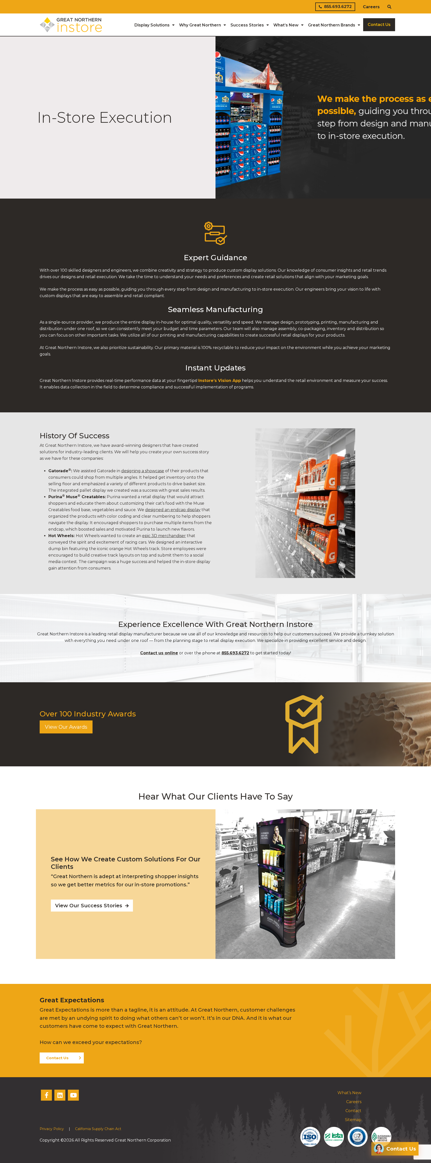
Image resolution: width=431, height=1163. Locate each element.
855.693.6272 (338, 6)
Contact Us (57, 1057)
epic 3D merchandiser (164, 535)
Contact (353, 1110)
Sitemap (353, 1119)
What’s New (349, 1092)
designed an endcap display (173, 509)
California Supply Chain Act (98, 1129)
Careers (371, 6)
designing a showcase (142, 470)
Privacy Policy (52, 1129)
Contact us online (159, 653)
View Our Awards (66, 727)
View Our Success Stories (89, 906)
